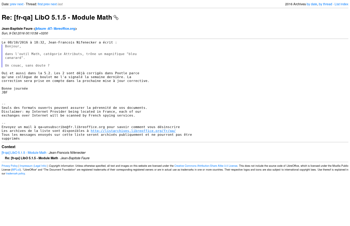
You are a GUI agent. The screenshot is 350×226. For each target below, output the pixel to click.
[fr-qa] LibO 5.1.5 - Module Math (24, 152)
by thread (325, 4)
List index (341, 4)
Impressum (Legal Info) (33, 166)
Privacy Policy (10, 166)
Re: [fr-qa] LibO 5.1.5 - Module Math (57, 17)
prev (13, 4)
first (40, 4)
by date (312, 4)
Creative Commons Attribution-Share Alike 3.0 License (205, 166)
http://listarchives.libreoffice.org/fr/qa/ (133, 131)
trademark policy (15, 173)
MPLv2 (16, 169)
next (20, 4)
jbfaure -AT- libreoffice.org (55, 28)
